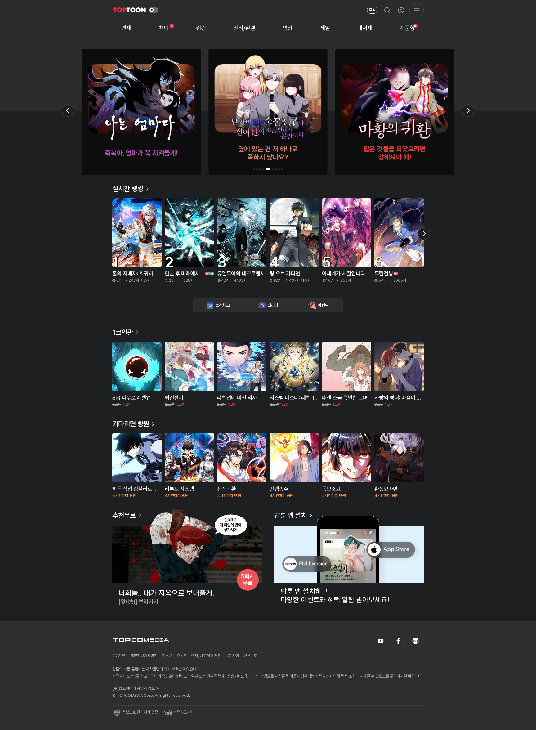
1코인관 (122, 332)
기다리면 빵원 (130, 424)
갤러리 (272, 305)
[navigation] (126, 28)
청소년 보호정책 (174, 655)
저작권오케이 (183, 712)
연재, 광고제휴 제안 (206, 655)
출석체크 (222, 305)
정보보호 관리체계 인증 (140, 712)
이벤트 (323, 305)
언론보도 (250, 655)
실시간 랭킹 (127, 189)
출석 (372, 10)
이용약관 (119, 655)
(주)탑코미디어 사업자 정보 (133, 688)
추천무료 (124, 515)
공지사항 (232, 655)
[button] (254, 169)
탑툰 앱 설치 (290, 515)
